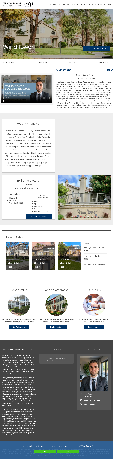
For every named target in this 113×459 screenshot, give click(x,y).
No (68, 451)
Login (109, 4)
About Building (9, 63)
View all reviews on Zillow (56, 361)
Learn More (93, 327)
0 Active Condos (96, 48)
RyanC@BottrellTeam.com (94, 400)
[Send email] (108, 70)
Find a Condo (55, 327)
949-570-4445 (59, 4)
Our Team (74, 4)
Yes (45, 451)
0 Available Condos (38, 216)
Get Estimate (17, 327)
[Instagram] (112, 70)
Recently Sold (104, 63)
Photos (72, 63)
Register (98, 4)
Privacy (86, 4)
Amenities (43, 63)
